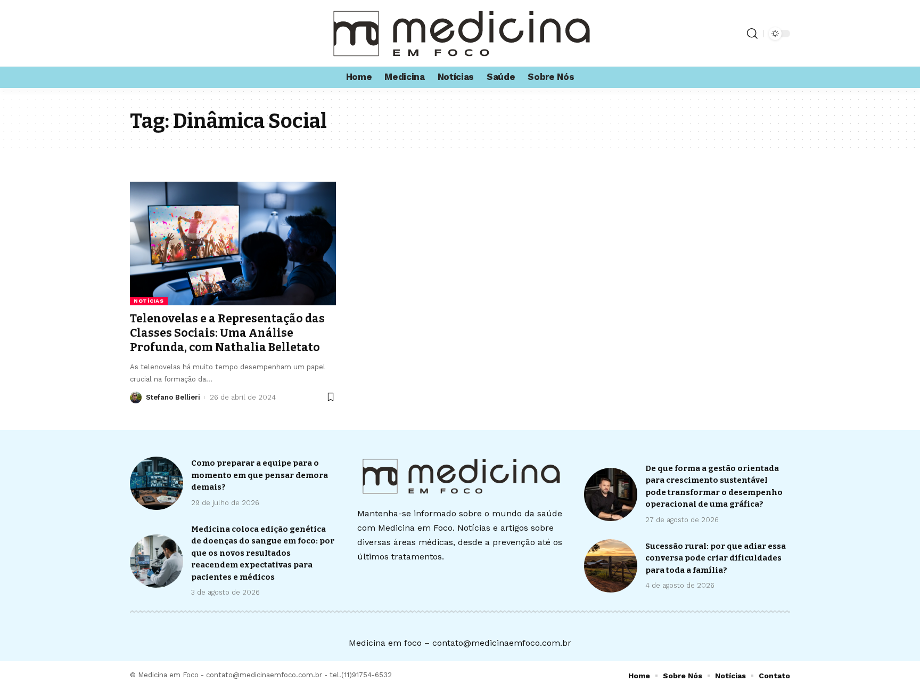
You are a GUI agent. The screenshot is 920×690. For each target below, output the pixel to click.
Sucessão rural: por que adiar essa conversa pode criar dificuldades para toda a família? (715, 558)
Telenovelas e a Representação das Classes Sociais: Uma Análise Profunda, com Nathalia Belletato (227, 333)
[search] (752, 34)
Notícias (149, 301)
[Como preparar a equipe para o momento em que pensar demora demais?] (156, 483)
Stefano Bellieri (173, 397)
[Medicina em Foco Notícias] (460, 33)
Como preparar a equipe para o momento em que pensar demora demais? (259, 475)
